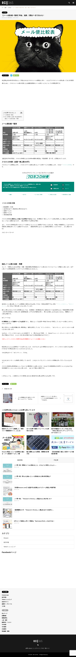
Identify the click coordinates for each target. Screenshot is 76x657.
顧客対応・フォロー (6, 622)
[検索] (69, 3)
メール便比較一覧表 (8, 115)
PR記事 (56, 460)
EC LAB (10, 388)
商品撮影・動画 (5, 631)
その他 (4, 12)
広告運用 (4, 629)
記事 (5, 7)
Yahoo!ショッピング (9, 546)
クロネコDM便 (67, 165)
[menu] (73, 3)
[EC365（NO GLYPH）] (7, 2)
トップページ (36, 648)
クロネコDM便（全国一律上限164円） (13, 116)
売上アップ (4, 613)
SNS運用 (4, 626)
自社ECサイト (5, 601)
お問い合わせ (28, 648)
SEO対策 (4, 624)
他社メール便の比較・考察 (12, 118)
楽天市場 (6, 542)
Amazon (6, 538)
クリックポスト (62, 304)
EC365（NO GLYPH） (34, 654)
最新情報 (20, 460)
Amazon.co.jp (5, 595)
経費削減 (4, 615)
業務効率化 (4, 618)
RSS (38, 645)
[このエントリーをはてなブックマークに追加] (11, 76)
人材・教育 (4, 620)
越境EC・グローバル (7, 604)
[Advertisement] (38, 98)
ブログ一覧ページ (45, 648)
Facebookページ (9, 552)
